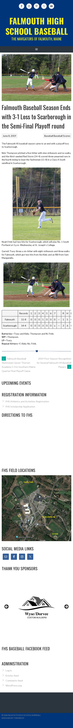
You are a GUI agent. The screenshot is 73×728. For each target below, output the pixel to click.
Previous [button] (6, 606)
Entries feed (12, 675)
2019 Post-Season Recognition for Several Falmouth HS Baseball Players (54, 362)
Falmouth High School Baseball (36, 26)
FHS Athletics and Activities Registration (27, 401)
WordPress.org (14, 685)
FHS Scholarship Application (20, 406)
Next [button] (66, 606)
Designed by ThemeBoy (13, 718)
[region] (36, 607)
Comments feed (14, 680)
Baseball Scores (62, 135)
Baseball (48, 135)
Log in (9, 670)
